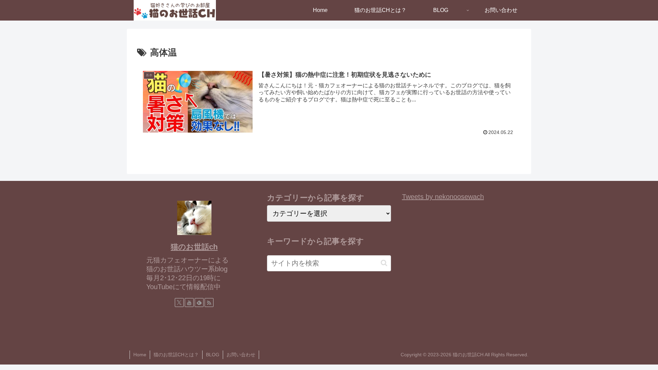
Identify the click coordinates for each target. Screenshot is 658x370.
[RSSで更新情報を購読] (209, 302)
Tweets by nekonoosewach (443, 196)
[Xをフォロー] (179, 302)
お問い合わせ (241, 354)
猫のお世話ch (194, 247)
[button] (384, 263)
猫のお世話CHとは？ (176, 354)
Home (139, 354)
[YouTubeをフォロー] (189, 302)
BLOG (212, 354)
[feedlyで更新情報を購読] (199, 302)
